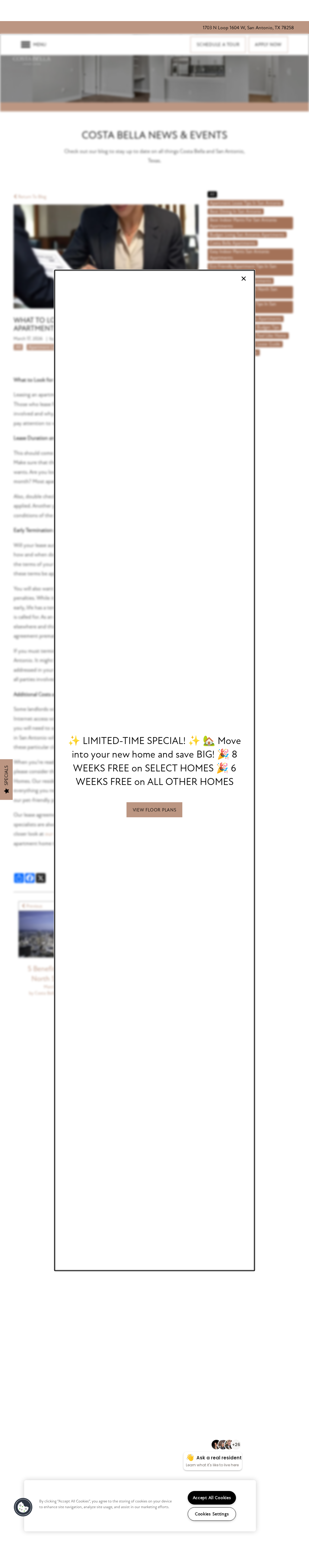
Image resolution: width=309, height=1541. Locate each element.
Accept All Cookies (212, 1497)
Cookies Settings (212, 1514)
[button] (155, 809)
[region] (140, 1505)
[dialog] (154, 770)
